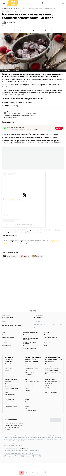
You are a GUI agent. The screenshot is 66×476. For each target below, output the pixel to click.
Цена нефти (8, 381)
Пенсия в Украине (10, 394)
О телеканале (5, 340)
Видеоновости (9, 366)
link (34, 324)
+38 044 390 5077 (39, 317)
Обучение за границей (51, 392)
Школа (47, 385)
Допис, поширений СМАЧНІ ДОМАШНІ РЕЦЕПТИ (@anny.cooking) (23, 224)
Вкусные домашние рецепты (17, 26)
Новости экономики (11, 379)
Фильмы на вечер (30, 386)
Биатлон (27, 408)
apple (18, 455)
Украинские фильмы (30, 384)
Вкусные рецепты (25, 3)
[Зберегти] (58, 30)
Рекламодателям (6, 345)
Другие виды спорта (30, 410)
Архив (45, 340)
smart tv (26, 455)
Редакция (4, 334)
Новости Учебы (50, 379)
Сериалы (27, 390)
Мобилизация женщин (51, 363)
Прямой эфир (8, 363)
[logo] (12, 3)
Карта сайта (47, 342)
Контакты (46, 332)
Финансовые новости (10, 386)
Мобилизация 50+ (50, 361)
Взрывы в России (29, 372)
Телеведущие (5, 342)
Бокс (26, 402)
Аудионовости (8, 368)
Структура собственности (50, 337)
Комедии (27, 388)
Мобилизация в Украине (53, 357)
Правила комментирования (30, 345)
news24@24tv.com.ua (8, 317)
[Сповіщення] (63, 3)
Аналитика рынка (9, 402)
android (8, 455)
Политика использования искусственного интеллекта (30, 335)
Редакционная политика (8, 337)
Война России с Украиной (33, 357)
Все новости (9, 357)
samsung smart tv (36, 455)
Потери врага (28, 374)
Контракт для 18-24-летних (52, 366)
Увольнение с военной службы (53, 359)
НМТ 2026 (47, 388)
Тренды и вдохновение (11, 406)
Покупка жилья (9, 404)
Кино (26, 379)
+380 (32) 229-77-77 (13, 447)
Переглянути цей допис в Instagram (13, 199)
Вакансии (46, 334)
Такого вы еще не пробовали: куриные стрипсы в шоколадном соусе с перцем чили (32, 86)
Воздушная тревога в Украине (33, 366)
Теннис (27, 406)
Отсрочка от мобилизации (52, 368)
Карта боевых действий (31, 361)
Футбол (27, 404)
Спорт (27, 400)
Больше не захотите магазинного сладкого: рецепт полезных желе (38, 8)
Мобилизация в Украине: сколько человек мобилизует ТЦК (53, 372)
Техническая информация (29, 348)
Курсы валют (8, 384)
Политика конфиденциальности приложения (31, 339)
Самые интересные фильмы (32, 381)
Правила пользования (7, 348)
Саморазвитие (49, 390)
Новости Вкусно (6, 8)
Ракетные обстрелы (30, 359)
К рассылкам (55, 420)
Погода (7, 370)
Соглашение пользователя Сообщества (30, 343)
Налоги (7, 392)
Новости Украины (9, 361)
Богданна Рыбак (11, 22)
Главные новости (9, 359)
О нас (3, 332)
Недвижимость (9, 400)
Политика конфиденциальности (31, 332)
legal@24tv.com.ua (23, 448)
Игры (45, 345)
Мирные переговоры (30, 363)
